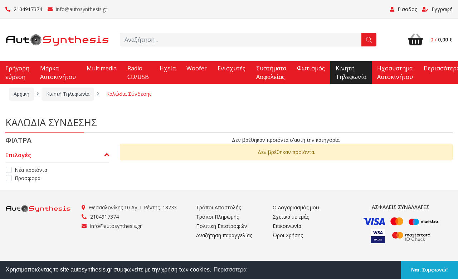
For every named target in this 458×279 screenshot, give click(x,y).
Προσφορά (27, 178)
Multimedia (102, 68)
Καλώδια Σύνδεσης (128, 93)
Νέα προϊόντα (31, 169)
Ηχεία (168, 68)
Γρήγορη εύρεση (17, 72)
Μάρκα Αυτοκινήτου (58, 72)
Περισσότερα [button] (230, 269)
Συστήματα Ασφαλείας (271, 72)
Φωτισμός (311, 68)
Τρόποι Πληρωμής (217, 216)
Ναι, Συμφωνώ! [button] (429, 270)
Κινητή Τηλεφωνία (351, 72)
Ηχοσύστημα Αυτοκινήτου (395, 72)
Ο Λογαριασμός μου (296, 207)
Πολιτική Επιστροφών (221, 226)
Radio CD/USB (138, 72)
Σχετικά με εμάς (291, 216)
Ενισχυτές (231, 68)
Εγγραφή (441, 9)
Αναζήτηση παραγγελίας (224, 235)
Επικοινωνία (287, 226)
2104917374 (27, 9)
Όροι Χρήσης (288, 235)
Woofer (196, 68)
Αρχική (21, 93)
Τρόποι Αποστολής (218, 207)
